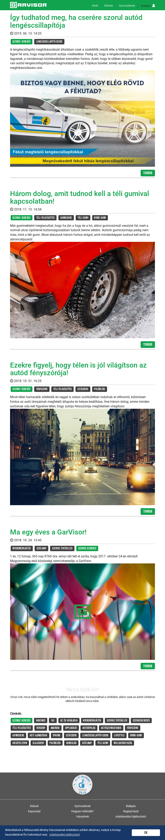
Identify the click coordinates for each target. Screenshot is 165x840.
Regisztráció (131, 811)
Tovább (147, 173)
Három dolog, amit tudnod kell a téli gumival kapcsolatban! (79, 198)
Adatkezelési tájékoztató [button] (64, 834)
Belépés (146, 5)
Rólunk (108, 5)
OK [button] (145, 832)
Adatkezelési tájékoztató (131, 816)
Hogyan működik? (82, 811)
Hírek (95, 5)
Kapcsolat (34, 811)
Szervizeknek (127, 5)
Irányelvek (82, 816)
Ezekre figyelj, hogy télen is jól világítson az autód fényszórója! (78, 369)
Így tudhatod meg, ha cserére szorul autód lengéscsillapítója (76, 21)
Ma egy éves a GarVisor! (48, 532)
